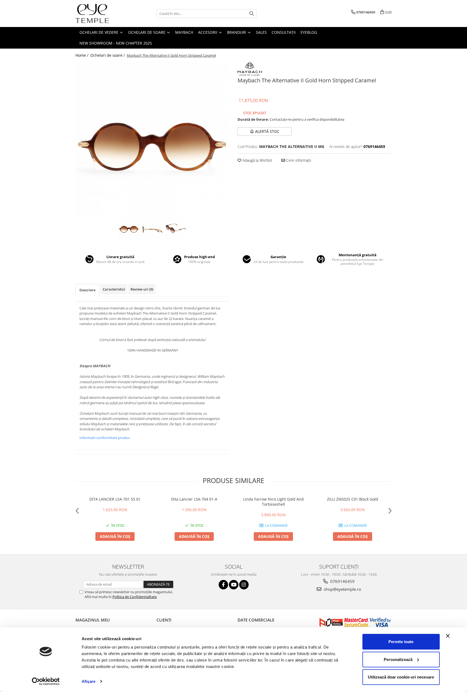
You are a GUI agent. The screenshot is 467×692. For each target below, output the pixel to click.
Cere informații (298, 160)
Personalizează (398, 659)
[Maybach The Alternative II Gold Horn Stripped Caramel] (152, 139)
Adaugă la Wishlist (256, 160)
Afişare (88, 681)
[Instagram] (244, 584)
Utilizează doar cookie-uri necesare (401, 677)
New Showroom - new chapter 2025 (115, 43)
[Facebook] (223, 584)
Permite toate (400, 641)
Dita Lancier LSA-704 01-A (194, 499)
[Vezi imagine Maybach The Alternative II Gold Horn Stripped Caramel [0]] (129, 228)
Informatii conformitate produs (104, 437)
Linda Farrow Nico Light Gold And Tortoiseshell (273, 502)
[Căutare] (251, 13)
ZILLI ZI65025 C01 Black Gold (352, 499)
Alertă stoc (267, 131)
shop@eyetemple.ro (342, 589)
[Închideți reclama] (448, 636)
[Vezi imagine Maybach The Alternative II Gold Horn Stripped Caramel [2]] (176, 228)
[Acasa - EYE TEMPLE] (102, 13)
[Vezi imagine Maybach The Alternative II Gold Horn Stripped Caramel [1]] (152, 228)
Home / (82, 55)
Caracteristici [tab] (114, 289)
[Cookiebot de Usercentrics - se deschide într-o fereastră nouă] (45, 681)
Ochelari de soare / (108, 55)
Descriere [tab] (87, 290)
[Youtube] (233, 584)
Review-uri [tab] (142, 289)
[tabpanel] (152, 139)
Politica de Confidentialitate (134, 596)
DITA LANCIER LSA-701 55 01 (115, 499)
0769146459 (342, 581)
